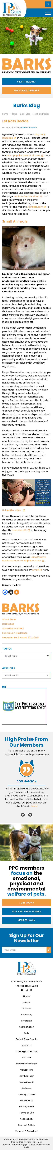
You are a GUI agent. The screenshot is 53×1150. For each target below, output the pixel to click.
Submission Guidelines (14, 633)
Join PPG (26, 1057)
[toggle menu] (48, 12)
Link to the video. (12, 510)
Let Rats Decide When (26, 196)
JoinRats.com (35, 207)
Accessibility (26, 1118)
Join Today (26, 902)
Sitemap (38, 1142)
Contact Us (26, 1069)
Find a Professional (26, 1063)
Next (30, 815)
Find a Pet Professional (27, 911)
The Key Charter (26, 1094)
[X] (10, 592)
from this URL (19, 530)
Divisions (26, 1008)
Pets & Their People (26, 1039)
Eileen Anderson (29, 127)
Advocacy (26, 1014)
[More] (16, 592)
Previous (23, 815)
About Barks (9, 619)
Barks (26, 1032)
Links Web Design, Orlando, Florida (30, 1140)
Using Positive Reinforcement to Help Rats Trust (24, 558)
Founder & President (26, 1131)
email (35, 570)
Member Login (26, 920)
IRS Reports (26, 1100)
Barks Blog (8, 624)
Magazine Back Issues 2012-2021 (20, 637)
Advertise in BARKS (13, 628)
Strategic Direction (26, 1051)
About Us (26, 1045)
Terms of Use (26, 1112)
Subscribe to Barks (26, 90)
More (34, 806)
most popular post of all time (23, 155)
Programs (26, 1020)
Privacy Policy (26, 1106)
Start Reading (26, 81)
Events (26, 1002)
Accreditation (26, 1026)
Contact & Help (26, 1124)
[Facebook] (5, 592)
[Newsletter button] (49, 950)
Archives (26, 1088)
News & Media (26, 1082)
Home (26, 996)
